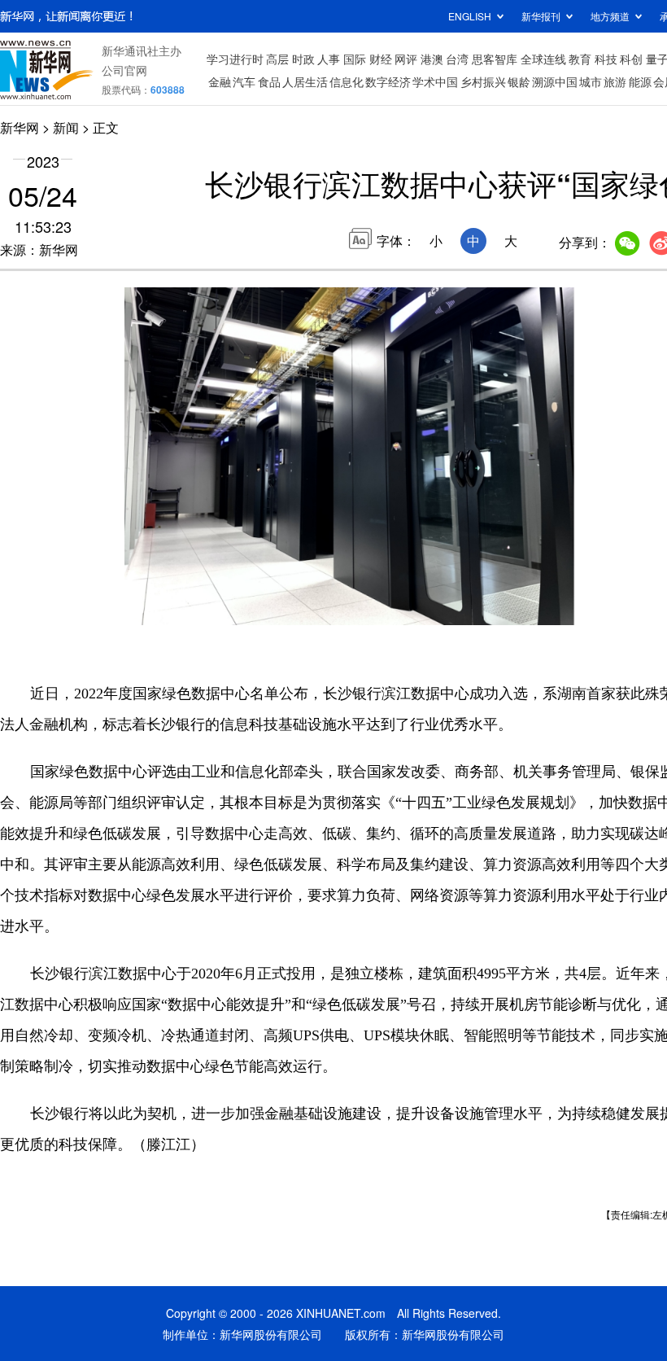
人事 (328, 58)
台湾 (457, 58)
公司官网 (124, 70)
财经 (380, 58)
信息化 (346, 81)
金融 (219, 81)
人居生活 (305, 81)
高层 (277, 58)
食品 (269, 81)
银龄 (519, 81)
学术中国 (435, 81)
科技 (606, 58)
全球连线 (543, 58)
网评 (406, 58)
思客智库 (494, 58)
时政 (303, 58)
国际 (354, 58)
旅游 (615, 81)
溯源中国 (555, 81)
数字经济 (388, 81)
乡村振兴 (483, 81)
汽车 (244, 81)
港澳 (432, 58)
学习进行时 (235, 58)
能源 (640, 81)
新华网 (19, 127)
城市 (590, 81)
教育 (580, 58)
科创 (631, 58)
